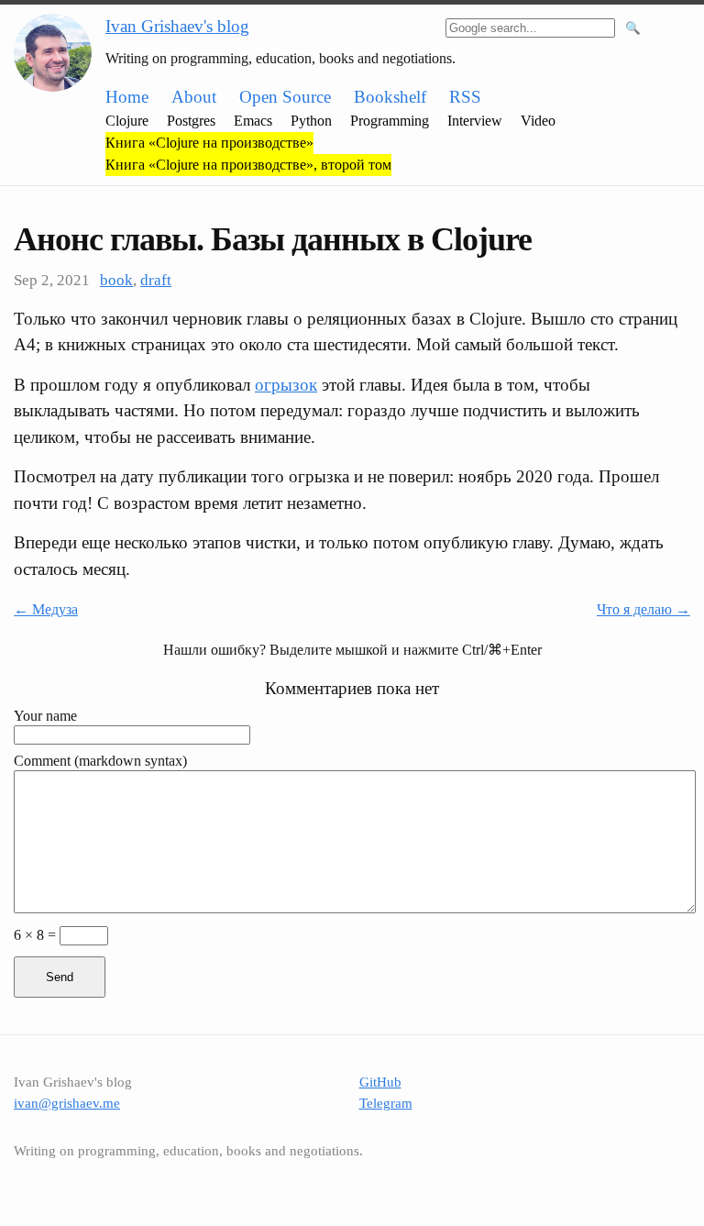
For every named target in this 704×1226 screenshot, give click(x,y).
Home (126, 96)
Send (59, 977)
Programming (389, 120)
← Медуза (46, 609)
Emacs (253, 120)
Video (538, 120)
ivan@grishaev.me (67, 1103)
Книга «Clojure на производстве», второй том (248, 164)
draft (155, 280)
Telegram (385, 1103)
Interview (474, 120)
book (116, 280)
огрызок (286, 384)
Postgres (191, 120)
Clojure (126, 120)
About (193, 96)
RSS (465, 96)
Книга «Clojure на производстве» (209, 142)
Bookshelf (390, 96)
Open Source (285, 96)
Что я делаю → (643, 609)
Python (311, 120)
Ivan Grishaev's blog (177, 26)
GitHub (380, 1082)
